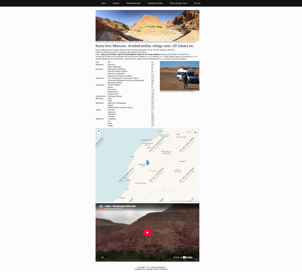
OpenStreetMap (180, 201)
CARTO (196, 201)
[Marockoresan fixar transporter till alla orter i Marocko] (179, 90)
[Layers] (195, 132)
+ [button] (99, 131)
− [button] (99, 134)
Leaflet (172, 201)
